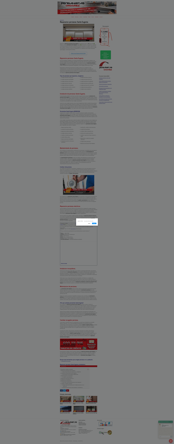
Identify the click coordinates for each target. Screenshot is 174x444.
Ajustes (89, 223)
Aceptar (94, 223)
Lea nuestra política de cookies (88, 221)
